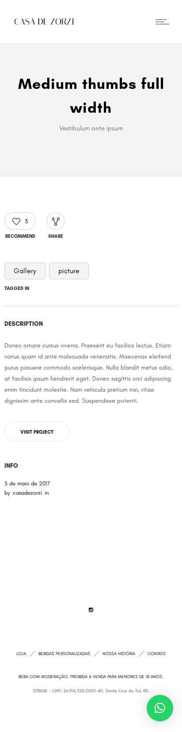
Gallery (25, 271)
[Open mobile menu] (164, 21)
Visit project (36, 432)
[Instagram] (91, 610)
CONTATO (157, 653)
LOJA (21, 653)
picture (69, 271)
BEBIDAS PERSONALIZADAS (64, 653)
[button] (160, 708)
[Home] (44, 21)
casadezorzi (27, 492)
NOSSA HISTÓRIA (118, 653)
